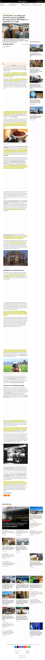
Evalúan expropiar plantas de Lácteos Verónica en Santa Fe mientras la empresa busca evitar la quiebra (8, 602)
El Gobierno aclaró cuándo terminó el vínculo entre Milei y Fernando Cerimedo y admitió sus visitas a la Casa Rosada (36, 633)
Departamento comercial (27, 651)
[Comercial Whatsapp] (28, 653)
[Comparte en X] (5, 44)
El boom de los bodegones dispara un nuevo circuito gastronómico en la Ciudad (35, 101)
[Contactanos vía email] (16, 653)
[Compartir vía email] (13, 44)
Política (22, 3)
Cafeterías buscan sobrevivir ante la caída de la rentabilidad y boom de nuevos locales (8, 548)
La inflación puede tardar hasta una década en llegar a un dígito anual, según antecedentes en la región (22, 586)
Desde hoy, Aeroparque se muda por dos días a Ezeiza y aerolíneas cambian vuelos (22, 532)
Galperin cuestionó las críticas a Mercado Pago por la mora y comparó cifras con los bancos (36, 586)
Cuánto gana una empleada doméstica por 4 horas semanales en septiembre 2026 (8, 625)
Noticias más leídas (7, 504)
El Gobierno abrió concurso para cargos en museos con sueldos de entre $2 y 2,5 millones (8, 556)
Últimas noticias (13, 3)
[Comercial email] (26, 653)
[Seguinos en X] (18, 647)
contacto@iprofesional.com (22, 657)
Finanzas (25, 3)
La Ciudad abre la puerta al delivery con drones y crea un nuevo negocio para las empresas (36, 594)
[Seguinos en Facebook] (15, 647)
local (8, 495)
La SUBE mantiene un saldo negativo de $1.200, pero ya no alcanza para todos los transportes (36, 601)
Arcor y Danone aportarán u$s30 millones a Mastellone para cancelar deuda (36, 117)
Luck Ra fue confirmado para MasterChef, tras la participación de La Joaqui (8, 532)
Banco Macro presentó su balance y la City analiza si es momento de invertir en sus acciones (21, 548)
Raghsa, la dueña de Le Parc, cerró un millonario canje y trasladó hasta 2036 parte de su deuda (36, 86)
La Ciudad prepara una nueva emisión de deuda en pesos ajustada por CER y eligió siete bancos (8, 563)
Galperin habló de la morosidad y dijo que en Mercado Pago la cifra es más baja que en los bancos (36, 532)
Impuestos (29, 3)
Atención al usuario (17, 651)
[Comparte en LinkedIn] (9, 44)
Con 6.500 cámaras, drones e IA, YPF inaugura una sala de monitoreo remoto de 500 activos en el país (8, 586)
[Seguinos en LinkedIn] (22, 647)
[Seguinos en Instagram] (20, 647)
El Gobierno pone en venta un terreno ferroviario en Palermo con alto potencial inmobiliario (15, 524)
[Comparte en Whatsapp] (7, 44)
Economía (18, 3)
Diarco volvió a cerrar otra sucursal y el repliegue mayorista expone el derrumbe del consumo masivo (36, 71)
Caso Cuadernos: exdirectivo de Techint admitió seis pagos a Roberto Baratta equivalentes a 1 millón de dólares (22, 602)
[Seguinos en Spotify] (30, 647)
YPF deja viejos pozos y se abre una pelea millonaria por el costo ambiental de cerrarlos (36, 524)
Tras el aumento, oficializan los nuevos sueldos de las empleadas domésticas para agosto (8, 632)
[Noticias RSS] (27, 647)
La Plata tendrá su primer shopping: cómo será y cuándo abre (36, 55)
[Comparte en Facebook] (3, 44)
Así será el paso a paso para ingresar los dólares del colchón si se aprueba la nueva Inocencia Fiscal (36, 564)
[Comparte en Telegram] (11, 44)
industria (5, 495)
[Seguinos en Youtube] (25, 647)
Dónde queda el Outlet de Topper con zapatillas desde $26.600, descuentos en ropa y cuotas (8, 617)
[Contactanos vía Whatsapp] (18, 653)
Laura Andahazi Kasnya (7, 46)
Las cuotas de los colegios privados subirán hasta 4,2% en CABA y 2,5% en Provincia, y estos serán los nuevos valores (22, 617)
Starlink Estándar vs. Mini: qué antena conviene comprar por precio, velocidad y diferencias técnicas (36, 517)
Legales (33, 3)
